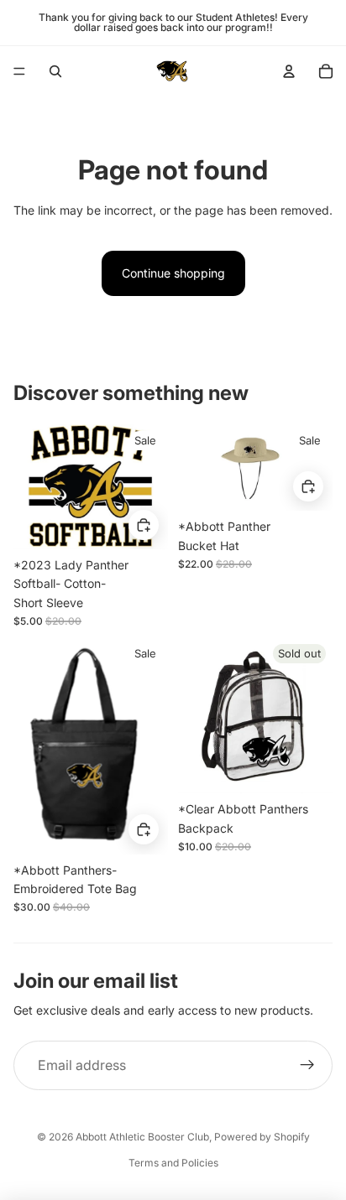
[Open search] (55, 71)
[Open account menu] (288, 71)
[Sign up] (307, 1065)
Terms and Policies (173, 1162)
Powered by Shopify (262, 1136)
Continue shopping (173, 273)
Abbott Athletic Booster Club (142, 1136)
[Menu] (19, 71)
